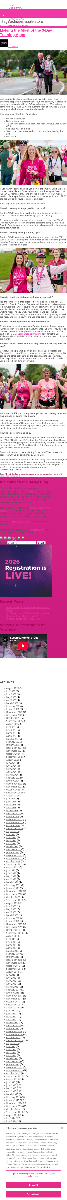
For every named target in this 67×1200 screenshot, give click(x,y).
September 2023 (14, 792)
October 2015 (13, 1073)
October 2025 (13, 717)
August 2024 (12, 759)
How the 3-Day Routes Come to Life (24, 616)
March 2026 (12, 703)
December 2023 (14, 783)
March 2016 (12, 1058)
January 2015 (12, 1100)
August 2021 (12, 867)
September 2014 (14, 1112)
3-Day (7, 474)
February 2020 (13, 918)
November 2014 (14, 1106)
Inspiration (16, 8)
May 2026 (11, 697)
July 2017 (10, 1010)
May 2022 (11, 840)
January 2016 (12, 1064)
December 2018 (14, 959)
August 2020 (12, 903)
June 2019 (11, 941)
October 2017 (13, 1001)
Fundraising (16, 18)
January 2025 (12, 744)
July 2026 (10, 691)
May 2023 (11, 804)
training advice (58, 474)
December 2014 (14, 1103)
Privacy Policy (43, 1167)
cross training (40, 474)
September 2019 (14, 932)
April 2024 (11, 771)
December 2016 (14, 1031)
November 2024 (14, 750)
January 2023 (12, 816)
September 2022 (14, 828)
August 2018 (12, 971)
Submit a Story (18, 25)
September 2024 (14, 756)
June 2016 (11, 1049)
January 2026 (12, 708)
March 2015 (12, 1094)
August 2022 (12, 831)
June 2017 (11, 1013)
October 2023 (13, 789)
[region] (33, 1161)
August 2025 (12, 723)
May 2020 (11, 909)
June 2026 (11, 694)
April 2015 (11, 1091)
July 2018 (10, 974)
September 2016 (14, 1040)
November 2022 (14, 822)
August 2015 (12, 1079)
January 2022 (12, 852)
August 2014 (12, 1115)
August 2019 (12, 935)
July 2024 (10, 762)
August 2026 (12, 688)
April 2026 (11, 700)
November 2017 (14, 998)
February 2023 (13, 813)
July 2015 (10, 1082)
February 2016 (13, 1061)
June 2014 (11, 1121)
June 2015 (11, 1085)
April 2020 (11, 912)
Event (12, 12)
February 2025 (13, 741)
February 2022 (13, 849)
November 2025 (14, 714)
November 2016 (14, 1034)
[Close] (62, 1128)
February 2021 (13, 885)
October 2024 (13, 753)
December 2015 (14, 1067)
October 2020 (13, 897)
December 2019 (14, 923)
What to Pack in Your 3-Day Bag (22, 618)
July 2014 (10, 1118)
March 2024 (12, 774)
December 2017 (14, 995)
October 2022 (13, 825)
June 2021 (11, 873)
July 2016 (10, 1046)
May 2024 (11, 768)
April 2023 (11, 807)
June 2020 (11, 906)
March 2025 (12, 738)
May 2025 (11, 732)
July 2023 (10, 798)
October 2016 (13, 1037)
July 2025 (10, 726)
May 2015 (11, 1088)
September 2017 (14, 1004)
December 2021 (14, 855)
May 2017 (11, 1016)
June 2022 (11, 837)
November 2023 (14, 786)
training (49, 474)
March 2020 (12, 915)
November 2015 (14, 1070)
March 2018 (12, 986)
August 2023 (12, 795)
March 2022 (12, 846)
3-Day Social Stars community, (26, 334)
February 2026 (13, 706)
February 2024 (13, 777)
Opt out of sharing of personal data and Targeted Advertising (33, 1174)
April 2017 (11, 1019)
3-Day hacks (15, 474)
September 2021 (14, 864)
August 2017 (12, 1007)
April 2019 (11, 947)
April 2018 (11, 983)
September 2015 (14, 1076)
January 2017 (12, 1028)
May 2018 (11, 980)
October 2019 (13, 929)
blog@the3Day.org (21, 521)
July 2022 (10, 834)
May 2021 (11, 876)
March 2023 (12, 810)
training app (4, 476)
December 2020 (14, 891)
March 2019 (12, 950)
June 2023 (11, 801)
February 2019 (13, 953)
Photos (13, 15)
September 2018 (14, 968)
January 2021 (12, 888)
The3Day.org (37, 529)
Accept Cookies (33, 1194)
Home (11, 5)
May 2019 (11, 944)
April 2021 (11, 879)
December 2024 (14, 747)
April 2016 (11, 1055)
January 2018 (12, 992)
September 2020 (14, 900)
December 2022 (14, 819)
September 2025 (14, 720)
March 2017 (12, 1022)
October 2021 (13, 861)
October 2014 (13, 1109)
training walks (15, 476)
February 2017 (13, 1025)
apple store (25, 474)
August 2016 (12, 1043)
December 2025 (14, 711)
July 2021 (10, 870)
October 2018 (13, 965)
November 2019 (14, 926)
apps (32, 474)
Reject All (33, 1185)
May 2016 (11, 1052)
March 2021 (12, 882)
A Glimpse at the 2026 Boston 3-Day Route (27, 613)
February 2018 (13, 989)
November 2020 (14, 894)
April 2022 (11, 843)
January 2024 (12, 780)
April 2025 (11, 735)
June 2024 (11, 765)
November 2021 (14, 858)
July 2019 (10, 938)
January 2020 (12, 920)
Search (3, 542)
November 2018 (14, 962)
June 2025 (11, 729)
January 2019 (12, 956)
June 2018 (11, 977)
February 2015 (13, 1097)
